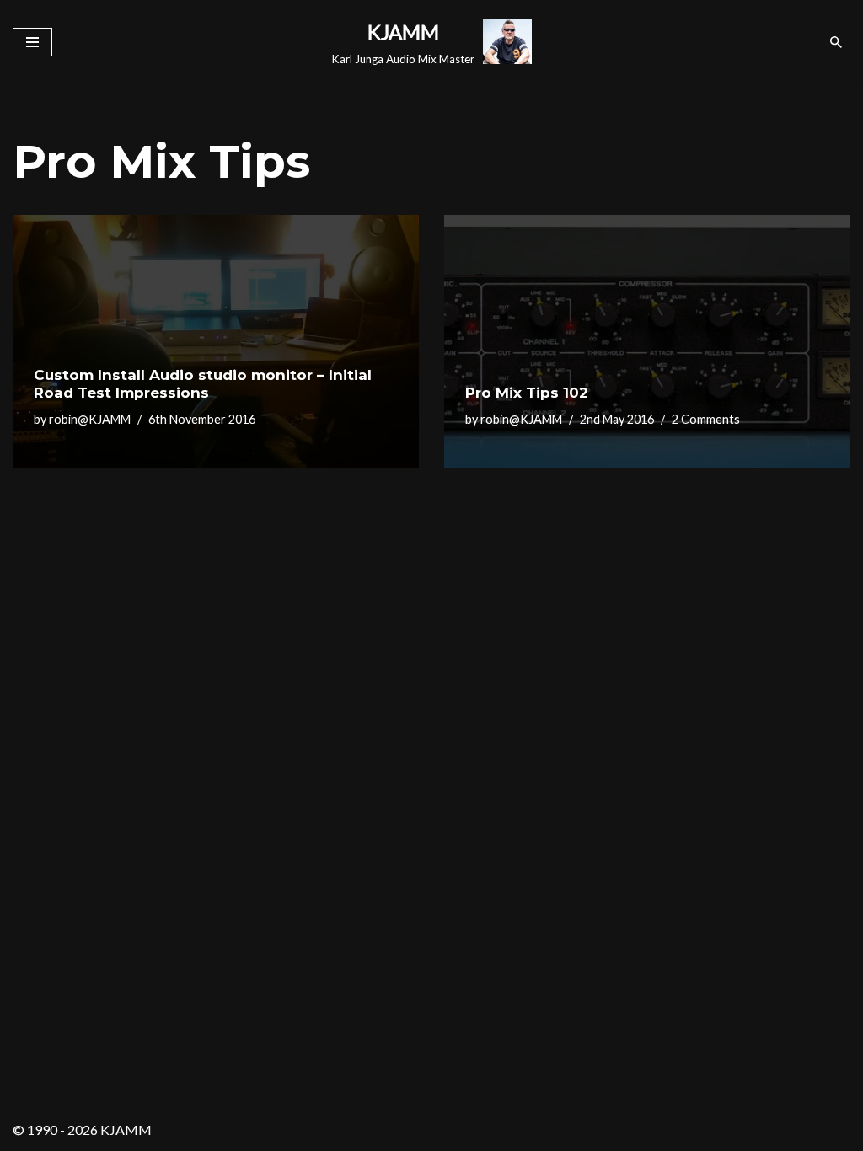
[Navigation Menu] (32, 42)
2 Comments (706, 419)
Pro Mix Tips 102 (526, 392)
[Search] (836, 42)
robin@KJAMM (90, 419)
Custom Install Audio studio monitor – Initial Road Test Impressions (203, 383)
